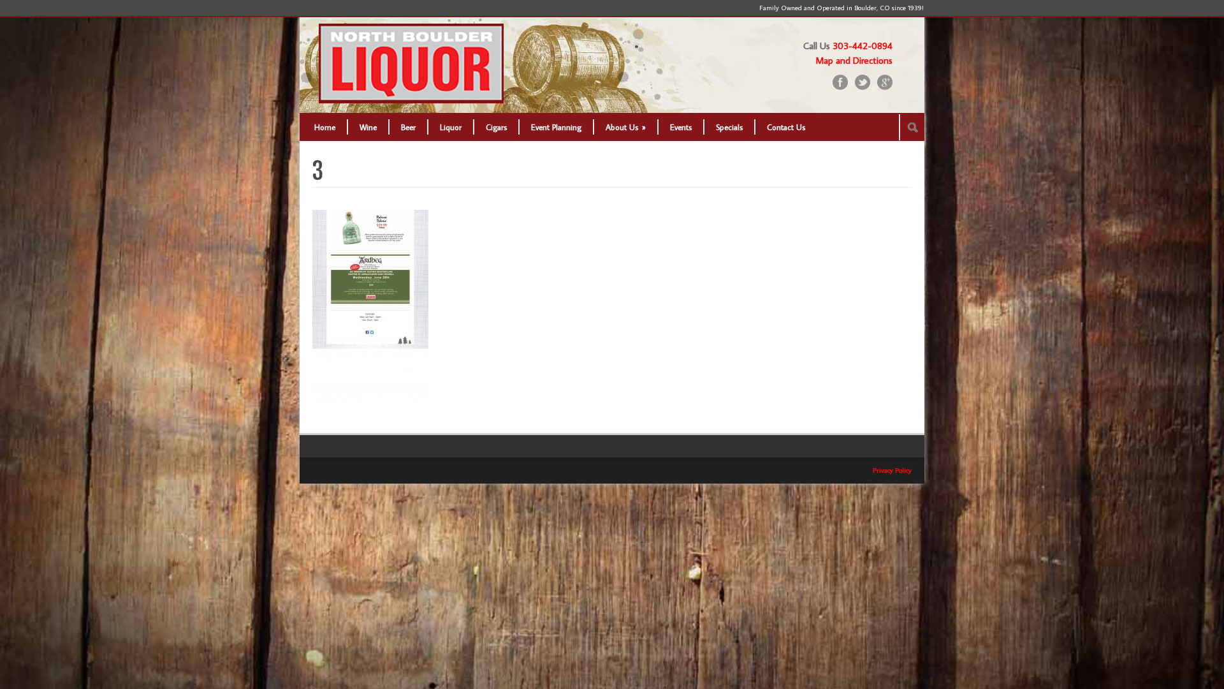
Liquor (451, 127)
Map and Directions (854, 60)
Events (681, 127)
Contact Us (786, 127)
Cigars (496, 127)
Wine (368, 127)
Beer (408, 127)
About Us (626, 127)
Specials (729, 127)
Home (324, 127)
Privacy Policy (892, 470)
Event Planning (556, 127)
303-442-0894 (862, 46)
